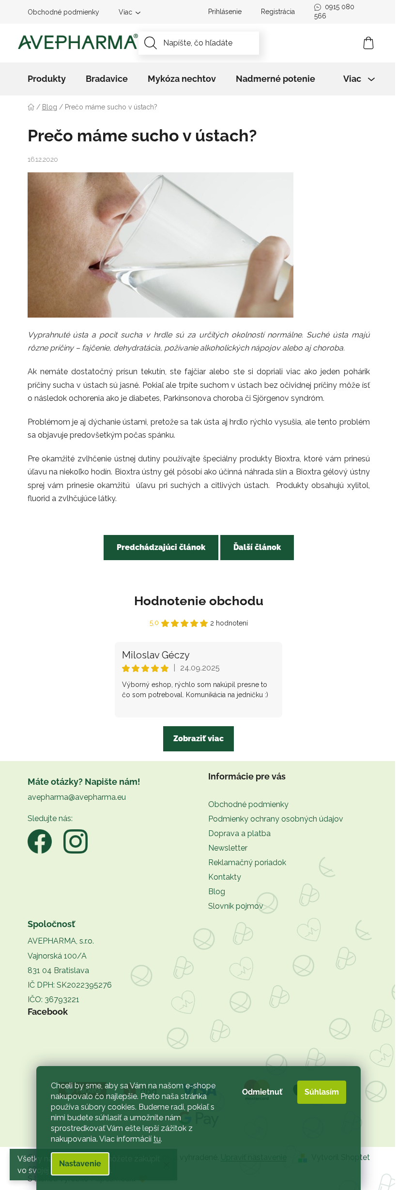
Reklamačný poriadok (247, 862)
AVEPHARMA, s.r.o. (61, 941)
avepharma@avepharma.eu (77, 797)
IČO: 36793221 (53, 999)
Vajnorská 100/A (57, 956)
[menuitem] (47, 78)
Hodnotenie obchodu (198, 601)
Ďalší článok (257, 547)
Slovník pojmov (235, 906)
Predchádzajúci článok (161, 547)
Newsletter (227, 848)
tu (157, 1139)
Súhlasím (322, 1092)
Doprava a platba (239, 833)
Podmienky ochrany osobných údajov (275, 819)
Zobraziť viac (198, 738)
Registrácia (278, 11)
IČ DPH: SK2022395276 (70, 985)
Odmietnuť (262, 1092)
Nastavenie (80, 1163)
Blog (216, 891)
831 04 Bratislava (58, 970)
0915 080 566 (334, 11)
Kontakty (224, 877)
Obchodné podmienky (63, 12)
